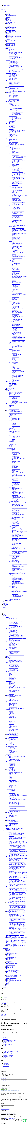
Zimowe (14, 423)
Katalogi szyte (15, 105)
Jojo (13, 364)
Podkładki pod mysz (16, 200)
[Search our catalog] (14, 1013)
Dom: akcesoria (15, 320)
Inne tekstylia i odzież (17, 350)
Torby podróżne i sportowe (18, 229)
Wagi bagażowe (15, 247)
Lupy (13, 191)
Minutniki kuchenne (16, 311)
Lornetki (14, 285)
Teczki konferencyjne (17, 187)
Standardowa (12, 405)
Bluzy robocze (15, 452)
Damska (14, 433)
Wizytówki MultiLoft (14, 96)
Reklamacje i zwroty (8, 1043)
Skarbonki (14, 377)
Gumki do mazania (16, 370)
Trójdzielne (11, 126)
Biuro (10, 186)
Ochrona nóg (12, 470)
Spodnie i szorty (13, 444)
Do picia (11, 260)
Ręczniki (14, 527)
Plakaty (8, 17)
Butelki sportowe (16, 271)
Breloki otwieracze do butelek (19, 156)
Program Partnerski (7, 1044)
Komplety (14, 467)
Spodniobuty (15, 480)
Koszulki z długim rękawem (15, 413)
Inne (10, 342)
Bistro (10, 445)
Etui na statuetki (15, 152)
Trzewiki (14, 476)
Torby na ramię (15, 235)
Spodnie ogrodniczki (16, 453)
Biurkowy (11, 129)
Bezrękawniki (12, 429)
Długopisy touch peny (17, 174)
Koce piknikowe (16, 288)
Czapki (8, 39)
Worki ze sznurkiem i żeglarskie (19, 230)
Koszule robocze (16, 450)
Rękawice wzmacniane (17, 492)
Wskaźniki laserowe (16, 336)
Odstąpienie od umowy (8, 1057)
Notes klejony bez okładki (18, 110)
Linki (13, 592)
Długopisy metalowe (16, 170)
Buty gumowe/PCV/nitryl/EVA (19, 475)
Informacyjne (15, 401)
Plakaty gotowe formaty (14, 82)
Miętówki (14, 317)
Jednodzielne (12, 125)
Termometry (15, 315)
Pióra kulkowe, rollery (17, 181)
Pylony (10, 387)
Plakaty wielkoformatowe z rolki (16, 86)
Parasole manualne (16, 347)
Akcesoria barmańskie (17, 312)
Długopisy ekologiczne (17, 177)
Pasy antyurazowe (16, 568)
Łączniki (14, 598)
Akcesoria (11, 441)
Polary (10, 415)
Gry (13, 366)
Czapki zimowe (15, 357)
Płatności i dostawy (7, 1041)
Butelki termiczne (16, 269)
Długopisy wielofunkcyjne (18, 178)
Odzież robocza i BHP (11, 40)
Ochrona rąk (12, 487)
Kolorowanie (15, 373)
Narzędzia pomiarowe (17, 582)
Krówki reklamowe (10, 43)
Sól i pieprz (14, 310)
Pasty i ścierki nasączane (17, 535)
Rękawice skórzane (16, 496)
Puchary (14, 149)
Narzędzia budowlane (17, 578)
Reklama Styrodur (10, 30)
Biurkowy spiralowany (14, 131)
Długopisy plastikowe (17, 175)
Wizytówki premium (13, 97)
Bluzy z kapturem (16, 418)
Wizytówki (8, 20)
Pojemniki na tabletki (17, 319)
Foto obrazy (9, 32)
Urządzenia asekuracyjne (17, 595)
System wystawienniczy (11, 31)
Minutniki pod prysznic (17, 316)
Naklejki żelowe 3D (10, 44)
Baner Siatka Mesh (13, 54)
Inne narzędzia (15, 218)
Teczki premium (15, 119)
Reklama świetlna (10, 28)
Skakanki (14, 280)
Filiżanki (14, 261)
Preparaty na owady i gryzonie (19, 532)
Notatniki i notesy (16, 189)
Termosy (14, 265)
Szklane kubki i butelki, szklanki (19, 276)
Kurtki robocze (15, 457)
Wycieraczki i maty (16, 543)
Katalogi (11, 104)
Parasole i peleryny (13, 344)
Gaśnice (14, 509)
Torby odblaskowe (13, 142)
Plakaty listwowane (13, 84)
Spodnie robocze (16, 461)
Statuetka (11, 147)
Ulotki (10, 103)
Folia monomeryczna (14, 74)
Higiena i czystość (13, 526)
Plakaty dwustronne (13, 83)
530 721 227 (3, 1078)
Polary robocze (15, 456)
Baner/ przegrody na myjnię (15, 57)
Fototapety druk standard (14, 88)
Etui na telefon (15, 297)
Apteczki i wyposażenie (17, 505)
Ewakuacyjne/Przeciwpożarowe (19, 402)
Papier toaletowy (16, 536)
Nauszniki (14, 587)
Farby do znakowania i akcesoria (19, 508)
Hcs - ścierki (15, 547)
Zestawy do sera (15, 307)
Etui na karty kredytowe (17, 243)
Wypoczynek (12, 278)
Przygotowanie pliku (8, 1053)
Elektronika (11, 321)
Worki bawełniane (13, 143)
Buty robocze (15, 471)
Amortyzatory (15, 594)
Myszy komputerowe (17, 338)
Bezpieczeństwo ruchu (17, 506)
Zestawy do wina (16, 304)
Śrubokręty (14, 221)
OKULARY (15, 560)
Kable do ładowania (16, 333)
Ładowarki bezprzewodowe (18, 340)
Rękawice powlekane (17, 488)
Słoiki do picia (15, 274)
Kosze (13, 544)
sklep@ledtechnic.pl (5, 1080)
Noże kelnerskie (15, 306)
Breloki (11, 153)
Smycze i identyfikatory (17, 196)
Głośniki (14, 329)
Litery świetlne (12, 383)
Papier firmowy (12, 121)
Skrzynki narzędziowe (17, 577)
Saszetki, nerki (15, 245)
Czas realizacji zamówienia (9, 1040)
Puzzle (13, 367)
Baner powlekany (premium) (15, 52)
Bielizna (14, 465)
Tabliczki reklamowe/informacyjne (17, 392)
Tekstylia (11, 349)
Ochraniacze (15, 478)
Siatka (10, 406)
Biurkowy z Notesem (14, 133)
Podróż (10, 241)
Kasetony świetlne (13, 384)
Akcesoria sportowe (16, 282)
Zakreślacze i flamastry (17, 183)
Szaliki (13, 358)
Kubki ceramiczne (16, 268)
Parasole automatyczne (17, 346)
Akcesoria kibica (16, 284)
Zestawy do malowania (17, 375)
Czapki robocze (15, 523)
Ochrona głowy (12, 518)
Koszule (11, 428)
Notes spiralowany (16, 113)
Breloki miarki (15, 164)
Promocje (8, 47)
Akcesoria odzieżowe (14, 501)
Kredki (13, 372)
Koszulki (14, 360)
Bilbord (8, 18)
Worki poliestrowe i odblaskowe (16, 144)
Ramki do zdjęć (15, 314)
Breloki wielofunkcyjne (17, 157)
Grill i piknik (15, 286)
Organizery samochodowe (18, 211)
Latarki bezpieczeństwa (17, 215)
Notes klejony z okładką (17, 112)
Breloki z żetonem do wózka (18, 160)
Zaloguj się (3, 995)
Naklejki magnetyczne (14, 65)
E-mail (2, 1103)
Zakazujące (14, 398)
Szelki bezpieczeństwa (17, 596)
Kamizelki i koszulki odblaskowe (13, 36)
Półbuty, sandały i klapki (17, 472)
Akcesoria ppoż (15, 510)
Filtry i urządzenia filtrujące (18, 552)
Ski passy (14, 281)
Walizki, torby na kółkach (18, 228)
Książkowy (11, 136)
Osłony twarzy (15, 556)
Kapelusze (14, 353)
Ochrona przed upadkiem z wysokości (18, 591)
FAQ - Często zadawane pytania (10, 1051)
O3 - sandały (15, 483)
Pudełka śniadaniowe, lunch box (19, 308)
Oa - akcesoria (15, 484)
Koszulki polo (12, 414)
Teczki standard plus (16, 118)
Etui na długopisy (16, 182)
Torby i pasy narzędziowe (18, 569)
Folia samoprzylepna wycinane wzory (17, 91)
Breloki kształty (15, 155)
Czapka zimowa (15, 437)
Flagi (7, 41)
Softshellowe (15, 422)
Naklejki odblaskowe (14, 63)
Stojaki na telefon (16, 199)
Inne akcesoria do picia (17, 277)
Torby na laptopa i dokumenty (19, 233)
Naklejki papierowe (13, 62)
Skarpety (14, 479)
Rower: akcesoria (16, 207)
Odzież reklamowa (10, 37)
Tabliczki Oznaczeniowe (14, 396)
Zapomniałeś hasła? (5, 1109)
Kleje (13, 542)
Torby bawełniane (13, 139)
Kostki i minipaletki (16, 114)
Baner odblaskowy (13, 56)
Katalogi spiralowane (17, 108)
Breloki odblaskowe (16, 162)
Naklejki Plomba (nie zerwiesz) (16, 66)
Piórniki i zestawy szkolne (18, 371)
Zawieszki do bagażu (17, 246)
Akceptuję (3, 1123)
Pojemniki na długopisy (17, 192)
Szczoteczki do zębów (17, 258)
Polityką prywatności (10, 1118)
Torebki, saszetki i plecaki (18, 566)
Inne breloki (15, 165)
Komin (13, 439)
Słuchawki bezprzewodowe (18, 341)
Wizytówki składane (13, 95)
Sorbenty (14, 530)
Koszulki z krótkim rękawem (15, 411)
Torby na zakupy (16, 238)
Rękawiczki (14, 355)
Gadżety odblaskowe (11, 27)
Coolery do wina (16, 303)
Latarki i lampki (15, 216)
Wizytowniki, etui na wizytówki (19, 195)
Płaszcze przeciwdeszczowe (18, 458)
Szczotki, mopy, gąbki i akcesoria (19, 531)
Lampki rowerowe (16, 208)
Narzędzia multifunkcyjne (18, 583)
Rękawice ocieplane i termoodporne (17, 494)
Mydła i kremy (15, 534)
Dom (10, 301)
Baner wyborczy (13, 49)
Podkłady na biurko (13, 135)
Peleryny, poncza (16, 345)
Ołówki (14, 179)
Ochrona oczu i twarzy (14, 555)
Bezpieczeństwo (15, 209)
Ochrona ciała (12, 449)
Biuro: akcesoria (15, 198)
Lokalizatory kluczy (16, 334)
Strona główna (6, 5)
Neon (10, 385)
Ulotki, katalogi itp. (10, 22)
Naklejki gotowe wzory (14, 71)
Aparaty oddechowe (16, 553)
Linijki (13, 379)
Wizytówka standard (13, 93)
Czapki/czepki (15, 519)
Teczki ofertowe (13, 116)
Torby (7, 24)
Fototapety (8, 19)
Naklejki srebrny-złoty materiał (16, 67)
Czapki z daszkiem (16, 354)
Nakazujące (14, 400)
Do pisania (11, 166)
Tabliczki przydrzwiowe (14, 393)
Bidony (13, 272)
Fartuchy (14, 462)
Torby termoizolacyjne (17, 237)
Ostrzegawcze (15, 397)
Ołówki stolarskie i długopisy (18, 225)
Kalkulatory (14, 323)
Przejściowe (15, 424)
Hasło (2, 1106)
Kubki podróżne (15, 273)
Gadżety (8, 26)
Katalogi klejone (16, 106)
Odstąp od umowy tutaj (6, 1087)
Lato (13, 290)
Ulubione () (3, 9)
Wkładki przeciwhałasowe (18, 588)
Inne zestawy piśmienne (17, 172)
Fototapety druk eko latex (15, 90)
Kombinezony (15, 466)
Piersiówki (14, 267)
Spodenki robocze (16, 459)
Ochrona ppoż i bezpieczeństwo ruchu (18, 502)
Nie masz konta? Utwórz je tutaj (8, 1113)
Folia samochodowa (13, 75)
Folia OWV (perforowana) (15, 77)
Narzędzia (11, 205)
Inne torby (14, 234)
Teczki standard (15, 117)
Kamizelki (14, 351)
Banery (8, 13)
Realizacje (5, 1039)
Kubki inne (14, 264)
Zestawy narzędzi (16, 217)
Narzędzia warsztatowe (17, 579)
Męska (13, 432)
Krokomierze (15, 299)
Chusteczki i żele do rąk (17, 252)
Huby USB (14, 331)
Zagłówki (14, 259)
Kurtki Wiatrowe (16, 426)
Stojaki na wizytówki (14, 99)
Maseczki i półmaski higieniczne (19, 551)
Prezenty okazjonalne (11, 45)
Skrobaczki (14, 213)
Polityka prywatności (8, 1055)
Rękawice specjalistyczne (18, 499)
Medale (13, 151)
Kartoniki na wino (16, 302)
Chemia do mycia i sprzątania (18, 528)
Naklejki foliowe (13, 61)
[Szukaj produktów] (14, 1002)
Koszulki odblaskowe (14, 409)
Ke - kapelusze (15, 525)
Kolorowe (11, 407)
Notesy (10, 109)
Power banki (15, 328)
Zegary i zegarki (15, 325)
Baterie (13, 570)
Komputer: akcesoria (16, 332)
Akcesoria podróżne (16, 248)
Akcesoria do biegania (17, 293)
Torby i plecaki (12, 226)
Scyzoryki (14, 222)
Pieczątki (8, 35)
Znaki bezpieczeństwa (17, 504)
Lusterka (14, 251)
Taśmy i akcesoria (16, 581)
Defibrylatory (15, 513)
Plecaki (13, 232)
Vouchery (11, 122)
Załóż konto (6, 1064)
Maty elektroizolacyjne (17, 571)
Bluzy (10, 416)
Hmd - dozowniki (16, 545)
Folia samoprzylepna (11, 15)
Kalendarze (8, 23)
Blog (4, 1045)
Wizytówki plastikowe (14, 100)
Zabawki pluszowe (16, 376)
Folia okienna (12, 79)
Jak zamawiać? (6, 1052)
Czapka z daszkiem (16, 436)
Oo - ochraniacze (16, 486)
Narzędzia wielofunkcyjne (18, 220)
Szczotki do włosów (16, 255)
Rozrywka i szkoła (13, 362)
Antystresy (14, 194)
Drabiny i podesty (16, 585)
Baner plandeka (12, 58)
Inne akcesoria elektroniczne (18, 337)
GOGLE (14, 558)
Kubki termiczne (16, 263)
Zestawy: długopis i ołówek (18, 173)
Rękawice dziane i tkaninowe (18, 497)
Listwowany (12, 134)
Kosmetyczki (15, 250)
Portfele (14, 242)
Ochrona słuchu (12, 586)
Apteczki (14, 254)
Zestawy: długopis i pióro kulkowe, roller (18, 168)
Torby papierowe (16, 239)
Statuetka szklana (16, 148)
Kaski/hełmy (15, 521)
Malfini (13, 443)
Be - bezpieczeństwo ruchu (18, 517)
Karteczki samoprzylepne (18, 190)
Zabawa (14, 363)
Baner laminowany (13, 50)
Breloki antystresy (16, 161)
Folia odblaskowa (13, 78)
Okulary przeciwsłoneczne (18, 291)
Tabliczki (8, 34)
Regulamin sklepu (7, 1056)
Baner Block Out (13, 53)
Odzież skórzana (16, 463)
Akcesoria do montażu (14, 394)
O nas (4, 6)
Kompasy (14, 298)
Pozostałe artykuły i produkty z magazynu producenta (16, 562)
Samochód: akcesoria (17, 212)
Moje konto (6, 1066)
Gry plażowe (15, 289)
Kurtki (13, 359)
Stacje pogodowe (16, 324)
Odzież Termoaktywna (14, 431)
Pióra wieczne (15, 185)
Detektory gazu (15, 512)
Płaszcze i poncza (16, 469)
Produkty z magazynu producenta (19, 564)
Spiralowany (12, 127)
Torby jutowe (12, 140)
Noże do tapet (15, 224)
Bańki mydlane (15, 380)
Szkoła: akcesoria (16, 368)
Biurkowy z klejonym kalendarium (17, 130)
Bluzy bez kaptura (16, 419)
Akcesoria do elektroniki (17, 204)
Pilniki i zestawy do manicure (18, 256)
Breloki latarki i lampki (17, 159)
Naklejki (8, 14)
